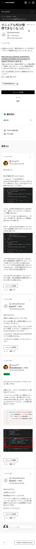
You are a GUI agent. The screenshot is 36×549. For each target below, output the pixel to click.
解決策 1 (6, 120)
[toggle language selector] (26, 3)
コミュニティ (5, 12)
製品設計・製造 (11, 17)
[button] (34, 31)
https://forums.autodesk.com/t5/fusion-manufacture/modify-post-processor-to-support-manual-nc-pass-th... (15, 59)
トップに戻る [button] (4, 542)
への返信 (15, 306)
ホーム (3, 17)
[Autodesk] (10, 2)
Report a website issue (24, 543)
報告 (18, 101)
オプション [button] (30, 25)
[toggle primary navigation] (3, 3)
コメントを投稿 (18, 92)
